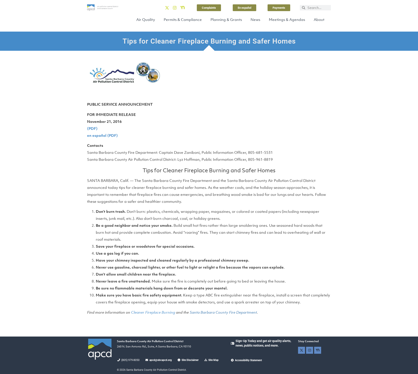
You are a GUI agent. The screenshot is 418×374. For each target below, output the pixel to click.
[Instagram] (175, 7)
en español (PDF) (102, 135)
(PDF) (92, 128)
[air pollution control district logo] (102, 7)
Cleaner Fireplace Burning (153, 312)
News (255, 19)
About (319, 19)
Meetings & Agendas (287, 19)
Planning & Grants (226, 19)
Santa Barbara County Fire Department (223, 312)
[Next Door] (182, 7)
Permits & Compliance (183, 19)
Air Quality (145, 19)
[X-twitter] (167, 7)
